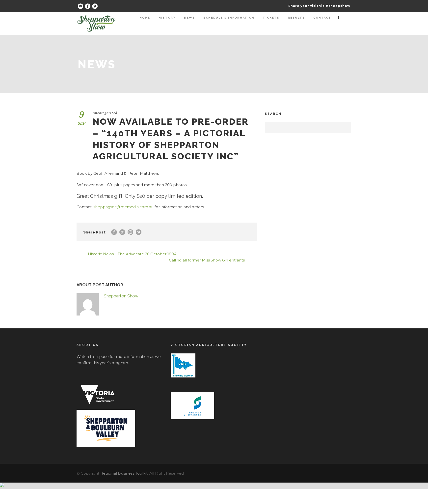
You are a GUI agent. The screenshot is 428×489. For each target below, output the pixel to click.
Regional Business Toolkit (124, 473)
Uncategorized (105, 113)
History (167, 17)
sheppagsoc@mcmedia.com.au (123, 206)
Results (296, 17)
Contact (322, 17)
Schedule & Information (228, 17)
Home (144, 17)
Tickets (271, 17)
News (189, 17)
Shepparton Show (121, 295)
